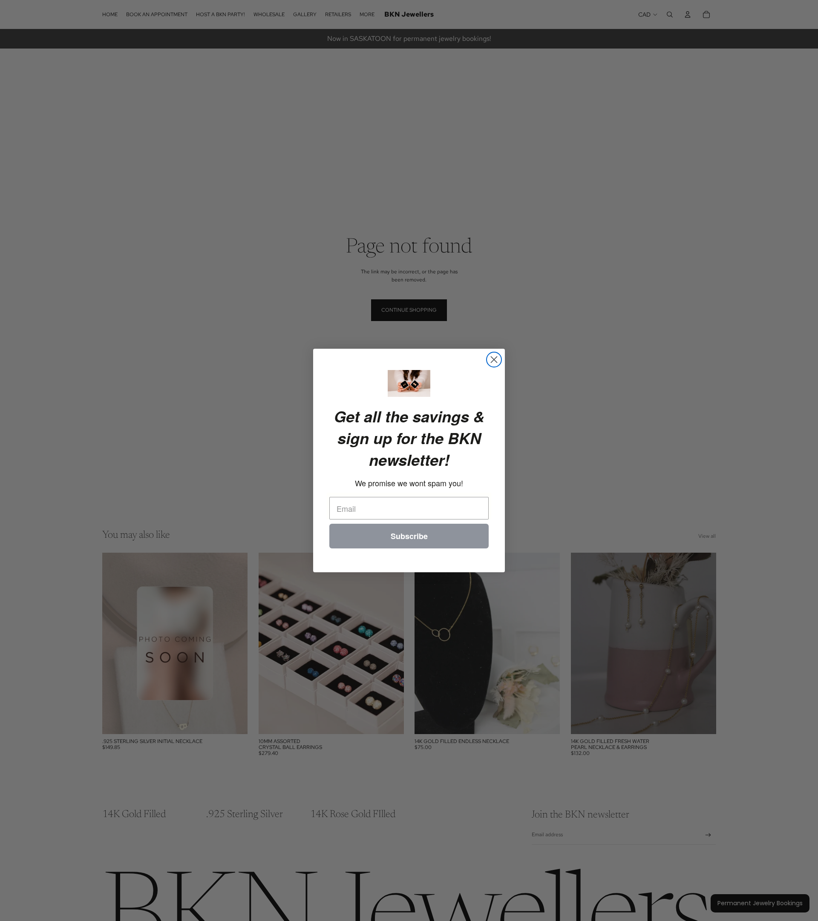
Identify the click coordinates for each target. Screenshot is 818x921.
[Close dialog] (494, 359)
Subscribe (409, 536)
